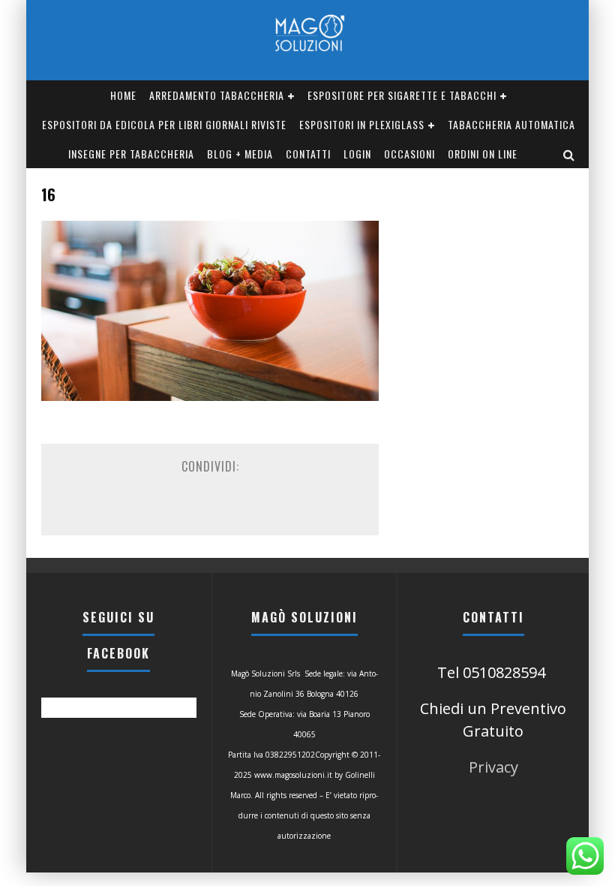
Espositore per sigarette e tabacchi (402, 95)
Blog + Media (240, 153)
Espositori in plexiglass (361, 124)
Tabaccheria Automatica (511, 124)
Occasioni (409, 153)
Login (357, 153)
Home (123, 95)
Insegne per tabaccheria (131, 153)
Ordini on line (483, 153)
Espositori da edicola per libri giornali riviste (164, 124)
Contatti (308, 153)
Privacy (493, 767)
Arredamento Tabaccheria (216, 95)
